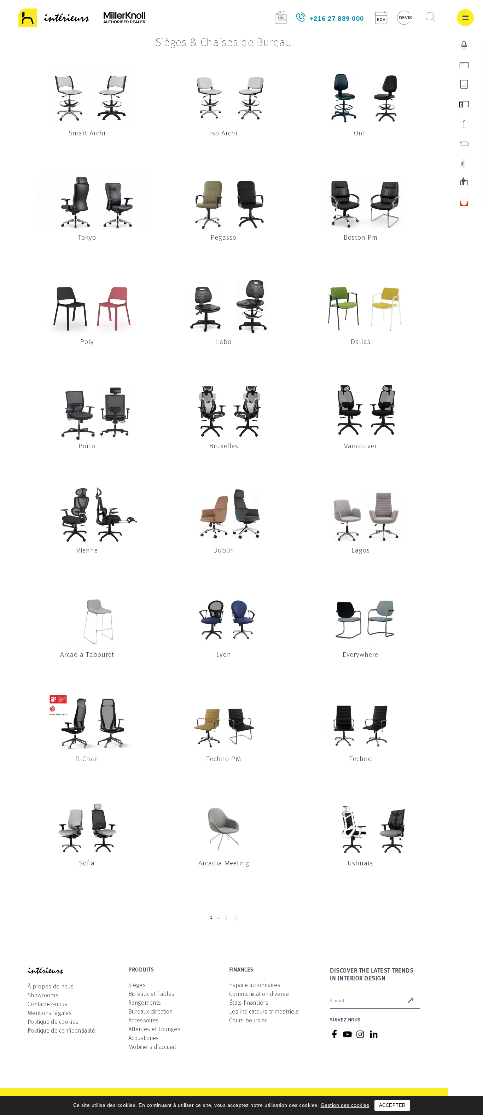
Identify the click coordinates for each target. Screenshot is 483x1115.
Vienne (87, 549)
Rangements (144, 1002)
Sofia (87, 862)
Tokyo (87, 237)
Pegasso (224, 237)
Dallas (361, 341)
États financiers (248, 1002)
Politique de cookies (53, 1021)
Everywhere (360, 654)
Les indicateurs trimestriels (264, 1011)
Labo (224, 341)
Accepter (392, 1105)
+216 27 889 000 (336, 18)
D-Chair (87, 758)
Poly (87, 341)
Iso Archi (223, 132)
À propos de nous (51, 986)
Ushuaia (360, 862)
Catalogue (281, 17)
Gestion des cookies (345, 1105)
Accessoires (143, 1020)
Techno (360, 758)
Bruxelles (223, 445)
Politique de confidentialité (61, 1030)
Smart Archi (87, 132)
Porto (86, 445)
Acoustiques (143, 1037)
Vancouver (360, 445)
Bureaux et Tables (151, 993)
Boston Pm (361, 237)
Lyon (223, 654)
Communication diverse (259, 993)
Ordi (360, 132)
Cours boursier (248, 1020)
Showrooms (43, 995)
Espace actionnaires (254, 984)
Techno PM (223, 758)
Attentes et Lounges (154, 1028)
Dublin (223, 549)
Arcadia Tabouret (87, 654)
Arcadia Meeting (223, 862)
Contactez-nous (47, 1003)
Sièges (137, 984)
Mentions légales (50, 1012)
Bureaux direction (150, 1011)
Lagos (360, 549)
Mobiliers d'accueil (152, 1046)
